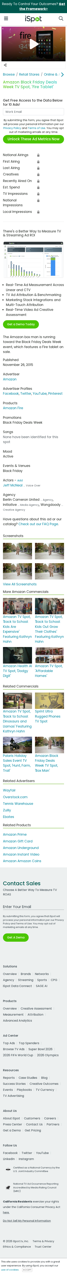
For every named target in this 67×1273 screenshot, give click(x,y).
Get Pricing (33, 1130)
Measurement (13, 1014)
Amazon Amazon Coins (22, 861)
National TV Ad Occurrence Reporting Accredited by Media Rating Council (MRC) (35, 1187)
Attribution (35, 1014)
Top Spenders (29, 1043)
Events (8, 1090)
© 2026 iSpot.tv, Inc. (16, 1241)
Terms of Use (36, 128)
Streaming (25, 980)
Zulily (7, 810)
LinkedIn (9, 1159)
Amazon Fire (13, 408)
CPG (54, 980)
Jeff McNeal (13, 485)
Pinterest (55, 393)
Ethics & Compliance (17, 1247)
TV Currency (45, 1090)
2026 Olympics (48, 1055)
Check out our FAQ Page (38, 524)
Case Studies (28, 1078)
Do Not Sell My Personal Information (27, 1221)
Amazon (10, 379)
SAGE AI (41, 986)
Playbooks (24, 1090)
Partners (53, 1124)
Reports (9, 1078)
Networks (42, 974)
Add (20, 480)
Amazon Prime (15, 834)
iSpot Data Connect (17, 986)
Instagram (26, 1159)
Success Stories (14, 1084)
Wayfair (9, 790)
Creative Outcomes (44, 1084)
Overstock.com (15, 797)
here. (6, 1212)
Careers (50, 1118)
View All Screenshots (20, 584)
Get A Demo (16, 937)
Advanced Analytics (17, 1020)
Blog (44, 1078)
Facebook (11, 393)
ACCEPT (27, 1269)
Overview (10, 974)
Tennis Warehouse (18, 803)
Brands (26, 974)
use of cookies (10, 1269)
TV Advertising (13, 1096)
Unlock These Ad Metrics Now (34, 139)
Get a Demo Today (21, 324)
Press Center (12, 1124)
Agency (8, 980)
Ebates (8, 817)
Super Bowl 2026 (40, 1049)
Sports (42, 980)
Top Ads (9, 1043)
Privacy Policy (12, 128)
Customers (32, 1118)
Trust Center (43, 1247)
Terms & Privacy (43, 1241)
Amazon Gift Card (18, 841)
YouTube (40, 393)
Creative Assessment (36, 1008)
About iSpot (11, 1118)
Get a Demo (12, 1130)
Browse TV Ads (14, 1049)
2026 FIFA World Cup (18, 1055)
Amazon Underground (21, 848)
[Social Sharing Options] (5, 65)
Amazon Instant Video (21, 854)
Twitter (25, 393)
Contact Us (34, 1124)
